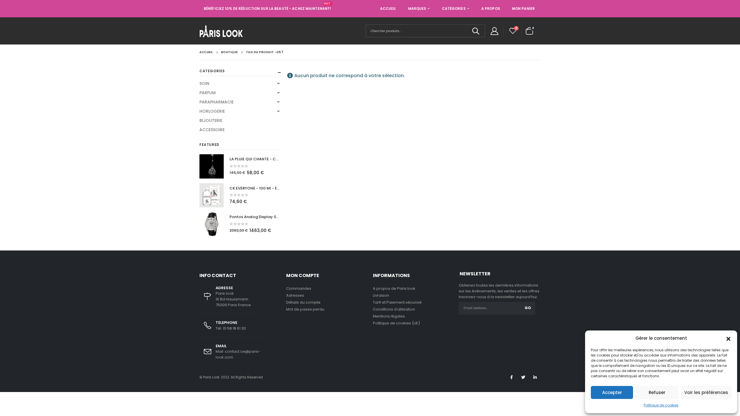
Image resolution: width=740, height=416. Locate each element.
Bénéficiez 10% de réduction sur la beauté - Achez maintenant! (267, 8)
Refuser (657, 392)
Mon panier (523, 8)
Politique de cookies (661, 405)
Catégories (454, 8)
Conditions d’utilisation (394, 309)
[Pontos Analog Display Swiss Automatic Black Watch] (211, 224)
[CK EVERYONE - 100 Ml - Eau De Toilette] (211, 195)
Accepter (612, 392)
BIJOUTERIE (210, 120)
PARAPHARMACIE (216, 102)
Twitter (523, 377)
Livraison (381, 295)
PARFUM (207, 93)
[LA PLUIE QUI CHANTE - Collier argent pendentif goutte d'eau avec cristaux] (211, 166)
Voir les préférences (706, 392)
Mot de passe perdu (305, 309)
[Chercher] (476, 31)
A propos (490, 8)
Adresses (295, 295)
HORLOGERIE (212, 111)
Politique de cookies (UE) (396, 323)
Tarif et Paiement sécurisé (397, 302)
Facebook (511, 377)
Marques (417, 8)
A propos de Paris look (394, 288)
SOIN (204, 83)
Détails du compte (303, 302)
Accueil (388, 8)
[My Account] (494, 31)
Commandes (298, 288)
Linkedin (535, 377)
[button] (728, 338)
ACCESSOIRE (212, 130)
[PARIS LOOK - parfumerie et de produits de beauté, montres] (221, 31)
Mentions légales (389, 316)
